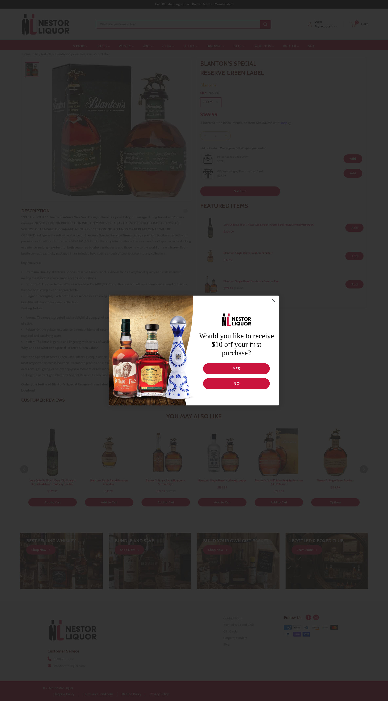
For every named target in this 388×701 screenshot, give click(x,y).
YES (236, 368)
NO (236, 383)
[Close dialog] (273, 300)
